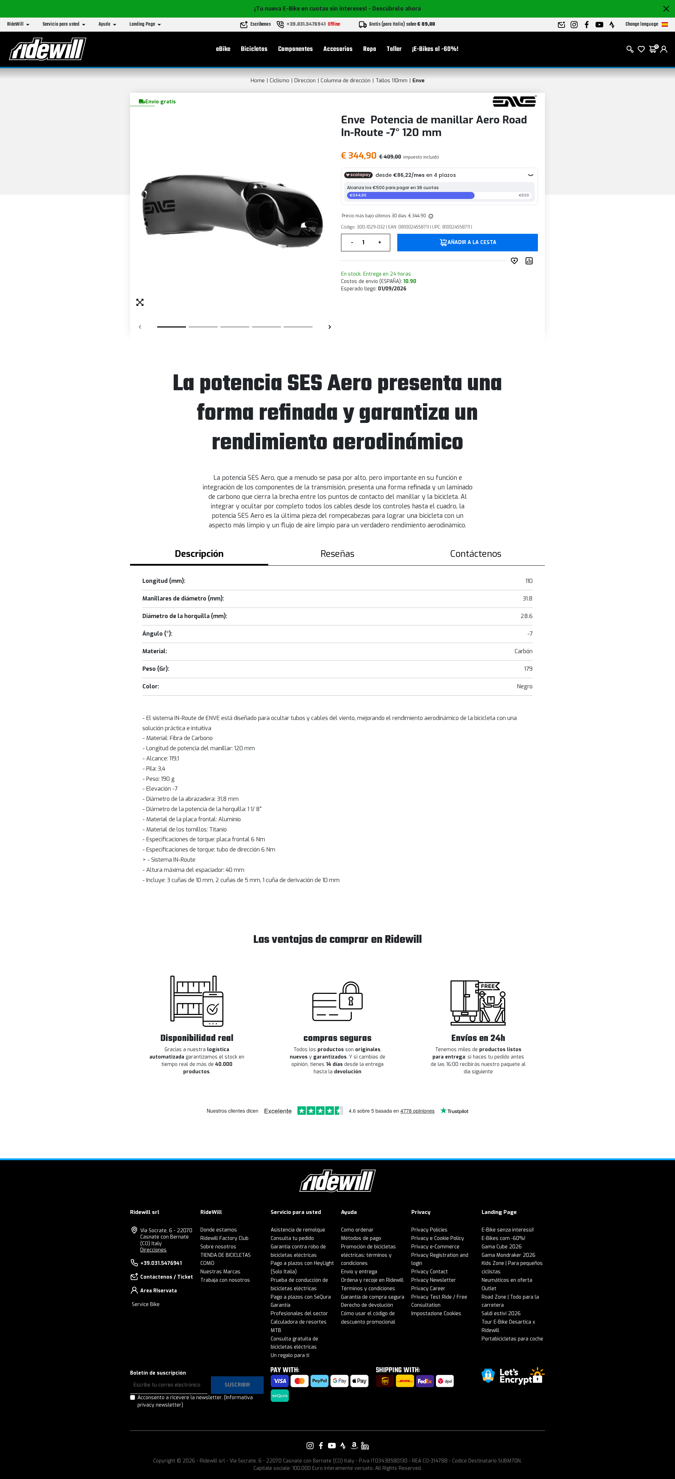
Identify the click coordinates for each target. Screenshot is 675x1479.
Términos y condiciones (368, 1288)
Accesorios (338, 49)
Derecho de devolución (367, 1305)
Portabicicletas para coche (512, 1339)
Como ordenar (357, 1230)
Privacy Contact (429, 1271)
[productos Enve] (514, 101)
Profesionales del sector (299, 1313)
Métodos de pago (361, 1238)
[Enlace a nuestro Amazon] (354, 1445)
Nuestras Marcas (220, 1271)
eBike (223, 49)
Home (258, 80)
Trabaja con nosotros (225, 1280)
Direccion (305, 80)
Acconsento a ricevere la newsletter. (195, 1401)
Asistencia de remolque (298, 1230)
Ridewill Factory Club (224, 1238)
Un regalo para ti (290, 1355)
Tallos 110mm (391, 80)
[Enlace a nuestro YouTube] (332, 1445)
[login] (664, 49)
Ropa (369, 49)
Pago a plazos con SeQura (301, 1297)
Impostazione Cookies (436, 1313)
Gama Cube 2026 (502, 1246)
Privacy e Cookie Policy (437, 1238)
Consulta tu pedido (292, 1238)
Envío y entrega (359, 1271)
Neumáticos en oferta (507, 1280)
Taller (394, 49)
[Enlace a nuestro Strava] (343, 1445)
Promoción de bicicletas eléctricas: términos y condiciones (368, 1255)
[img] (430, 216)
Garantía (280, 1305)
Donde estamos (218, 1230)
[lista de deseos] (641, 49)
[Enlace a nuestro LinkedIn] (365, 1445)
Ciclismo (279, 80)
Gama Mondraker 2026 (508, 1255)
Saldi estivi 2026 (501, 1313)
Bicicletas (254, 49)
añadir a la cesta (472, 242)
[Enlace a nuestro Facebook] (321, 1445)
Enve (418, 80)
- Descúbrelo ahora (394, 8)
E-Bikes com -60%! (503, 1238)
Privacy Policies (429, 1230)
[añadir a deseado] (515, 261)
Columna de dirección (346, 80)
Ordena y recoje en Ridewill (372, 1280)
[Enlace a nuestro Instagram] (310, 1445)
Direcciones (153, 1250)
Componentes (295, 49)
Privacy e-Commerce (435, 1246)
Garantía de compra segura (372, 1297)
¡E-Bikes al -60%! (435, 49)
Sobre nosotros (218, 1246)
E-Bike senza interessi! (508, 1230)
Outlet (489, 1288)
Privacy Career (428, 1288)
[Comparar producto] (530, 261)
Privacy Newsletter (433, 1280)
